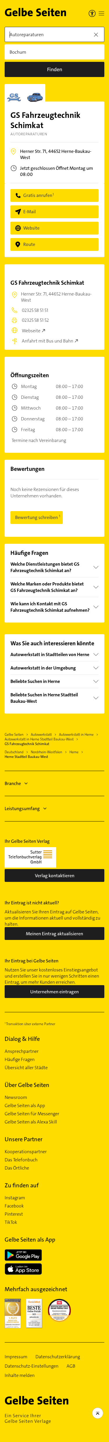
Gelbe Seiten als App (25, 1106)
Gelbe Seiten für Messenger (32, 1114)
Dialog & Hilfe (22, 1039)
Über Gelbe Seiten (27, 1085)
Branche (13, 783)
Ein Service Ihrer (28, 1418)
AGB (71, 1366)
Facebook (14, 1206)
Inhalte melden (20, 1375)
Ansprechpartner (22, 1051)
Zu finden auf (22, 1185)
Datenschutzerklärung (57, 1357)
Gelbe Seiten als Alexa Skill (31, 1122)
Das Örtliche (17, 1168)
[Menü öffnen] (101, 13)
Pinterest (14, 1214)
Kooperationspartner (26, 1152)
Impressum (16, 1357)
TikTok (11, 1222)
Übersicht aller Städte (26, 1068)
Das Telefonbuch (21, 1160)
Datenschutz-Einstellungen (31, 1366)
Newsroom (16, 1097)
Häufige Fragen (20, 1059)
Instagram (15, 1198)
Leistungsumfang (22, 808)
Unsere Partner (23, 1139)
